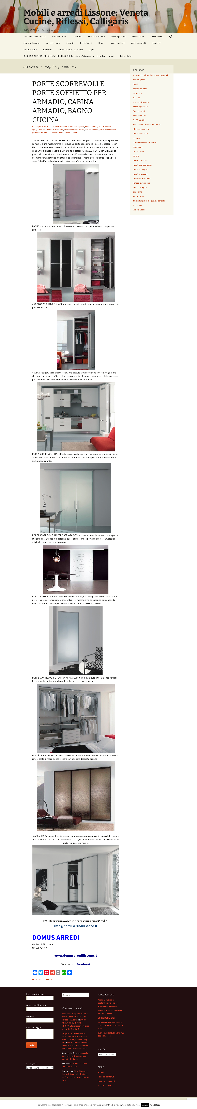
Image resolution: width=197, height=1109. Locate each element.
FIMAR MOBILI (156, 36)
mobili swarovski (138, 43)
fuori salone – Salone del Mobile (147, 124)
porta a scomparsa (108, 129)
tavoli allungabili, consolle (35, 36)
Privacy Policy (126, 56)
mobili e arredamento (142, 165)
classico (136, 97)
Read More (155, 1105)
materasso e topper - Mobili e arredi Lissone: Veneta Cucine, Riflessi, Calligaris (75, 1016)
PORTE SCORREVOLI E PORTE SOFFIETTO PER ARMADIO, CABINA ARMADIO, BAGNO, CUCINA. (69, 102)
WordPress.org (104, 1085)
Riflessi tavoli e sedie (142, 183)
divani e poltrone (118, 36)
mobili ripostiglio (92, 126)
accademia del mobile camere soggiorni (150, 75)
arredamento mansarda (53, 129)
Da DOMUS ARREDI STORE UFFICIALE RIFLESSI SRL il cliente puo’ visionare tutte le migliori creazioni (69, 56)
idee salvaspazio (53, 43)
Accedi (101, 1072)
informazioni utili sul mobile (71, 49)
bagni (91, 49)
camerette (77, 36)
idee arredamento (32, 43)
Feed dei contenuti (106, 1076)
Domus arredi (138, 36)
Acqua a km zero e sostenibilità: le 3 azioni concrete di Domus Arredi (110, 1002)
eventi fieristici (139, 115)
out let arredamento (142, 178)
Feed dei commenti (106, 1081)
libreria (101, 43)
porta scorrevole (39, 132)
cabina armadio (91, 129)
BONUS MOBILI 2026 (106, 1018)
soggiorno (156, 43)
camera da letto (59, 36)
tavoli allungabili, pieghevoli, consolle (149, 200)
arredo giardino (140, 79)
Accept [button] (145, 1105)
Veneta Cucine (30, 49)
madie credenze (118, 43)
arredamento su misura (74, 129)
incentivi (70, 43)
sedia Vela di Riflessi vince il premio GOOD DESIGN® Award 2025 (110, 1025)
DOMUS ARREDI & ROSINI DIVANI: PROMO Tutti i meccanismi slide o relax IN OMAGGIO (75, 1045)
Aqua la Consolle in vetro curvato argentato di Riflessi (75, 1056)
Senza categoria (140, 187)
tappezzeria (138, 196)
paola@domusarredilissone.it (64, 132)
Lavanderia (137, 147)
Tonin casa (47, 49)
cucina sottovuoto (96, 36)
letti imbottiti (86, 43)
